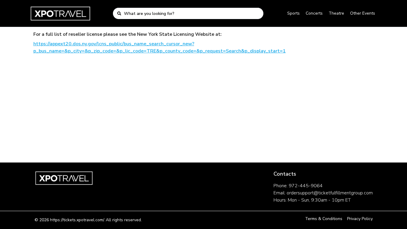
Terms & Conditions (323, 219)
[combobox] (192, 13)
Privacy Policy (360, 219)
